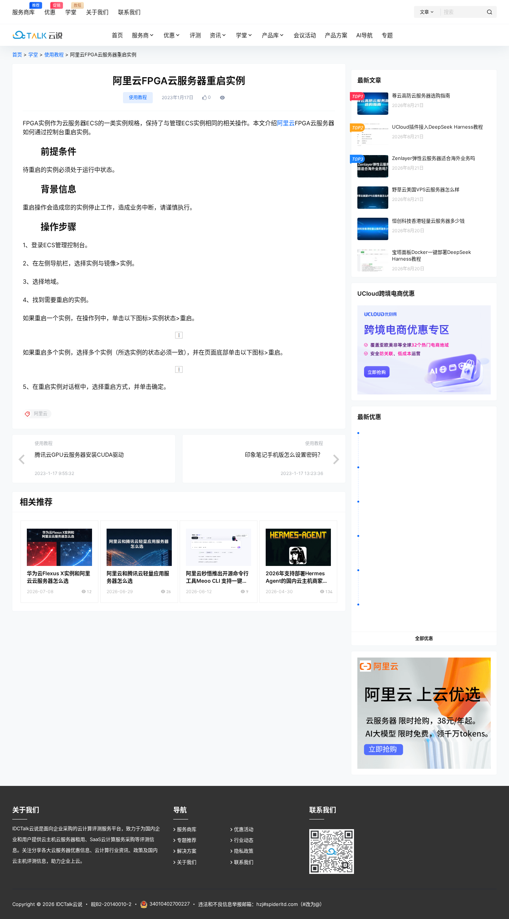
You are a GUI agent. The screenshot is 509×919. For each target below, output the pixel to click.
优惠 (169, 35)
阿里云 (286, 123)
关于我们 (186, 862)
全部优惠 (424, 638)
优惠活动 (243, 829)
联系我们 (243, 862)
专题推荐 (186, 840)
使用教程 (54, 54)
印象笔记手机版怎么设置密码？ (284, 454)
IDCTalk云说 (68, 904)
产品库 (270, 35)
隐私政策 (243, 851)
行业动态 (243, 840)
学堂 (241, 35)
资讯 (215, 35)
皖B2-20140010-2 (111, 904)
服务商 (140, 35)
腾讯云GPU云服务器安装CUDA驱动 (79, 454)
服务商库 (186, 829)
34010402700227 (169, 904)
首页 (17, 54)
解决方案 (186, 851)
